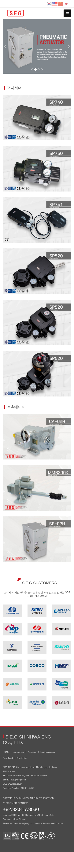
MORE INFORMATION (37, 132)
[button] (5, 46)
